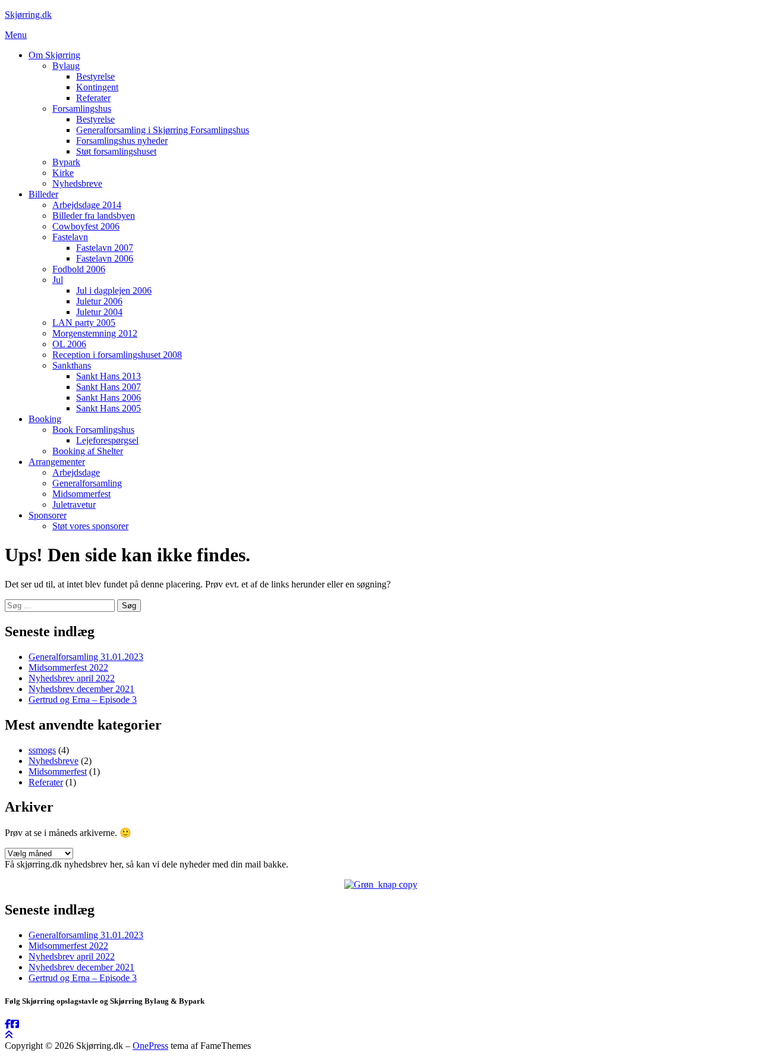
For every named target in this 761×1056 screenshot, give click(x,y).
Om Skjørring (54, 55)
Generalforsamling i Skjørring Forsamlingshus (162, 130)
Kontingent (97, 87)
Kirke (63, 173)
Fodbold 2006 (78, 269)
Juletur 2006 (99, 301)
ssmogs (42, 750)
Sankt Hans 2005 (108, 408)
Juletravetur (74, 504)
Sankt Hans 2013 (108, 376)
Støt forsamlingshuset (116, 151)
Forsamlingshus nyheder (122, 141)
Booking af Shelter (87, 451)
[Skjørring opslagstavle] (8, 1024)
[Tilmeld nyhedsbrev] (380, 884)
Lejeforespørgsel (107, 440)
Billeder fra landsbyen (93, 215)
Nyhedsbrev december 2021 (81, 689)
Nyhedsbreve (77, 183)
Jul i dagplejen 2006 (114, 290)
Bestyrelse (95, 76)
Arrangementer (57, 462)
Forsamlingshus (81, 108)
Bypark (66, 162)
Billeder (43, 194)
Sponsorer (48, 515)
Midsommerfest (81, 494)
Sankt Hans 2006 (108, 397)
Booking (45, 419)
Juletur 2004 (99, 312)
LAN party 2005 (83, 323)
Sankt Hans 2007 (108, 387)
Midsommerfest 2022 (68, 667)
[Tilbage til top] (9, 1035)
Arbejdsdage (76, 472)
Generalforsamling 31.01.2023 (86, 657)
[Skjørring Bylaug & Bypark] (15, 1024)
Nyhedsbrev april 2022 (72, 678)
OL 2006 (69, 344)
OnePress (150, 1046)
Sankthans (71, 365)
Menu (16, 35)
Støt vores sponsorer (90, 526)
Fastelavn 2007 (104, 248)
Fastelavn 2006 (104, 258)
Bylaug (66, 66)
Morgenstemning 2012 (94, 333)
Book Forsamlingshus (93, 430)
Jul (57, 280)
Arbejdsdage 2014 (86, 205)
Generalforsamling (87, 483)
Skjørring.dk (28, 15)
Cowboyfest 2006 (86, 226)
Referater (93, 98)
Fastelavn (70, 237)
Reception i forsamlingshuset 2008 (117, 355)
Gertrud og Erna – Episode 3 (83, 699)
